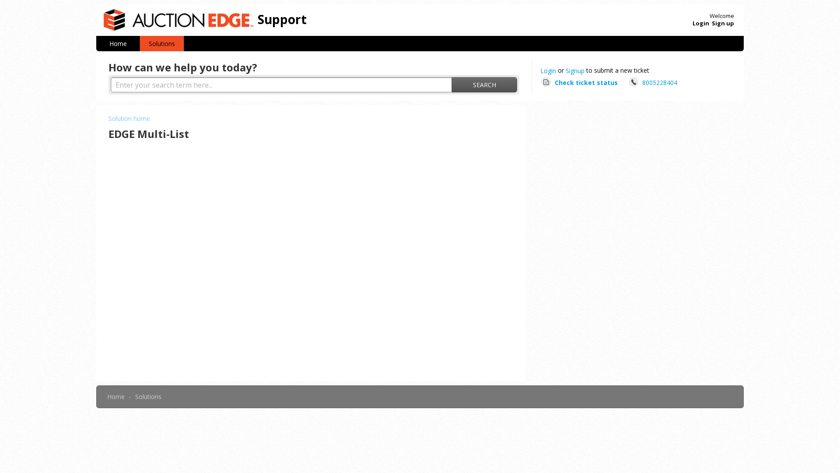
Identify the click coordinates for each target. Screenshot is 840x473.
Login (548, 71)
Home (118, 43)
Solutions (162, 43)
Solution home (129, 118)
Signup (575, 71)
